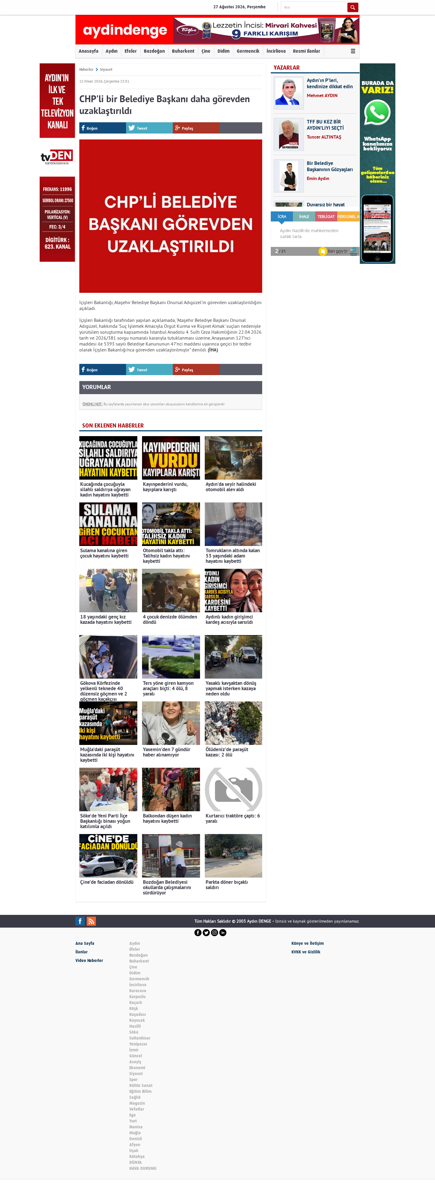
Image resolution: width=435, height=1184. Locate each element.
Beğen (92, 128)
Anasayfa (89, 51)
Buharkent (183, 51)
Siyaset (106, 69)
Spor (133, 1079)
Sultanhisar (139, 1038)
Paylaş (187, 128)
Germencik (248, 51)
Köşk (133, 1008)
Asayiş (135, 1061)
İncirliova (276, 51)
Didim (224, 51)
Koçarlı (135, 1002)
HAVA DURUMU (143, 1168)
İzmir (133, 1050)
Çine (206, 51)
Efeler (131, 51)
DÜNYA (135, 1162)
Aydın (111, 51)
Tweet (142, 128)
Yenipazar (138, 1044)
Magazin (137, 1103)
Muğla (135, 1132)
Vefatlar (136, 1109)
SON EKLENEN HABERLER (113, 425)
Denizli (135, 1138)
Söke (133, 1032)
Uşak (133, 1150)
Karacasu (137, 990)
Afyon (134, 1144)
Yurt (133, 1121)
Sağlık (135, 1097)
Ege (132, 1115)
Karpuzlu (137, 996)
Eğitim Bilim (140, 1091)
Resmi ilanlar (306, 51)
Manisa (136, 1127)
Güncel (135, 1055)
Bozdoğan (154, 51)
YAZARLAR (287, 67)
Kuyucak (137, 1020)
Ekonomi (137, 1067)
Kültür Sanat (140, 1085)
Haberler (86, 69)
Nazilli (135, 1026)
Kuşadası (137, 1014)
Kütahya (137, 1156)
